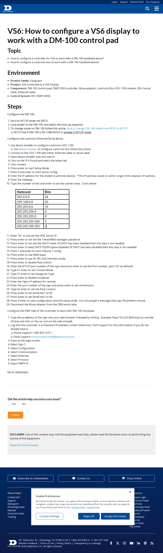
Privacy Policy (79, 507)
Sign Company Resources (137, 518)
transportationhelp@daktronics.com (52, 336)
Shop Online (133, 478)
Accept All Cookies (115, 516)
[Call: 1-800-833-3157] (52, 333)
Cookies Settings (49, 516)
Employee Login (138, 497)
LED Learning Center (140, 506)
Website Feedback (27, 543)
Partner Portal (136, 1)
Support (124, 1)
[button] (156, 8)
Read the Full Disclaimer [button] (24, 445)
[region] (83, 506)
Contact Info (14, 497)
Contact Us (83, 478)
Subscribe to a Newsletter (32, 478)
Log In (114, 1)
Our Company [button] (152, 1)
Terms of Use (47, 543)
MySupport (13, 503)
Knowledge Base (16, 506)
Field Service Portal (139, 500)
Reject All (89, 516)
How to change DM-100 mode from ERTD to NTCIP (97, 128)
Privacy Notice (64, 543)
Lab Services (136, 503)
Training (12, 516)
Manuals (12, 510)
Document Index (16, 513)
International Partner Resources (140, 512)
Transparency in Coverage (87, 543)
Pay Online (135, 526)
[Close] (130, 491)
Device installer (28, 149)
